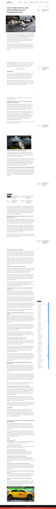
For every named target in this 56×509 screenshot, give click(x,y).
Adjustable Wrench (40, 335)
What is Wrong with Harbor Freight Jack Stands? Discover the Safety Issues (16, 197)
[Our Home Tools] (9, 2)
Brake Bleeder (39, 360)
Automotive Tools (40, 354)
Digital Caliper (39, 339)
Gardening (25, 2)
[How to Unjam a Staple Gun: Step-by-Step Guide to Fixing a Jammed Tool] (39, 153)
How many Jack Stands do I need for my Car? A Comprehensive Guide (29, 201)
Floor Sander (39, 325)
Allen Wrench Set (40, 344)
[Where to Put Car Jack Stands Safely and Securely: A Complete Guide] (23, 197)
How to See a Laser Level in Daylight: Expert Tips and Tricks (45, 10)
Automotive (20, 2)
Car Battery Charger (40, 359)
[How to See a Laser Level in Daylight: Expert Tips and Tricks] (39, 37)
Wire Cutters (39, 324)
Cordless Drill (39, 305)
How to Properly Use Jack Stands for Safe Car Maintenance (15, 201)
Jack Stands (39, 358)
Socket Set (39, 330)
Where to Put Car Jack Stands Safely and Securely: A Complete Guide (30, 197)
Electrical (42, 2)
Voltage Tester (39, 350)
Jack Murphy (8, 14)
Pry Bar (39, 340)
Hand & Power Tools (40, 304)
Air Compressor (40, 355)
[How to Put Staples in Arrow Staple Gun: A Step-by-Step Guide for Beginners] (39, 211)
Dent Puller (39, 364)
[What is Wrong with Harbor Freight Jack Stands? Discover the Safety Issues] (9, 197)
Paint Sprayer (39, 306)
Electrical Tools (40, 349)
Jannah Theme (12, 508)
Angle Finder (39, 334)
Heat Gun (39, 314)
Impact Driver (39, 310)
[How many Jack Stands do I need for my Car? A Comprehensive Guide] (23, 201)
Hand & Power (36, 2)
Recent (47, 6)
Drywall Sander (40, 338)
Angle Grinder (39, 309)
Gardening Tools (40, 345)
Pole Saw (39, 348)
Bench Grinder (39, 329)
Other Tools (47, 2)
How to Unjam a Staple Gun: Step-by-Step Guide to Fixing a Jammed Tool (45, 126)
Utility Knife (39, 319)
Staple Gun (39, 311)
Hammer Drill (39, 315)
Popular (40, 6)
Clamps (39, 320)
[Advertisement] (20, 56)
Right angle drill (40, 343)
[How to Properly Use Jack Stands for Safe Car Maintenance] (9, 201)
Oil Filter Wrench (40, 365)
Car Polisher (39, 363)
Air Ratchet (39, 368)
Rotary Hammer (40, 333)
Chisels (39, 353)
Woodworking (31, 2)
